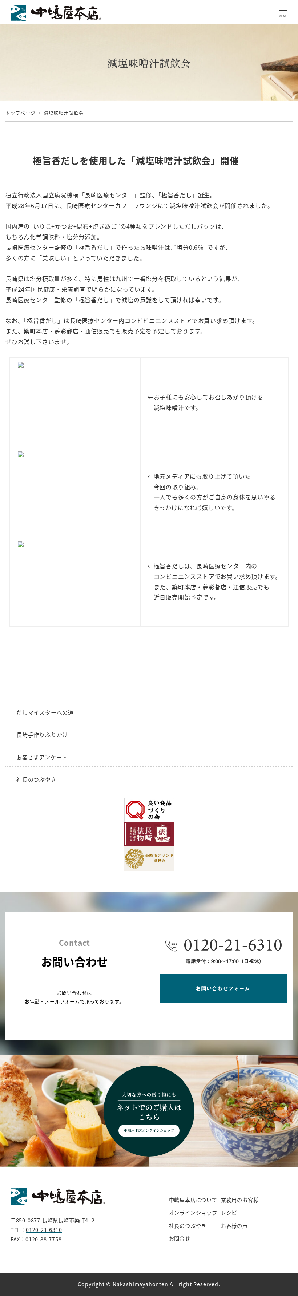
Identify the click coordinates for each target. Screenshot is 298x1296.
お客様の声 (234, 1225)
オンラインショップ (193, 1212)
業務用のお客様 (240, 1200)
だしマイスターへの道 (45, 712)
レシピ (229, 1212)
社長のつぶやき (36, 779)
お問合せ (179, 1238)
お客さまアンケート (42, 757)
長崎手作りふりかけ (42, 734)
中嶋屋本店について (193, 1200)
